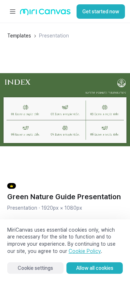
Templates (19, 36)
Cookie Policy (85, 251)
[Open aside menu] (12, 11)
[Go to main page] (45, 13)
